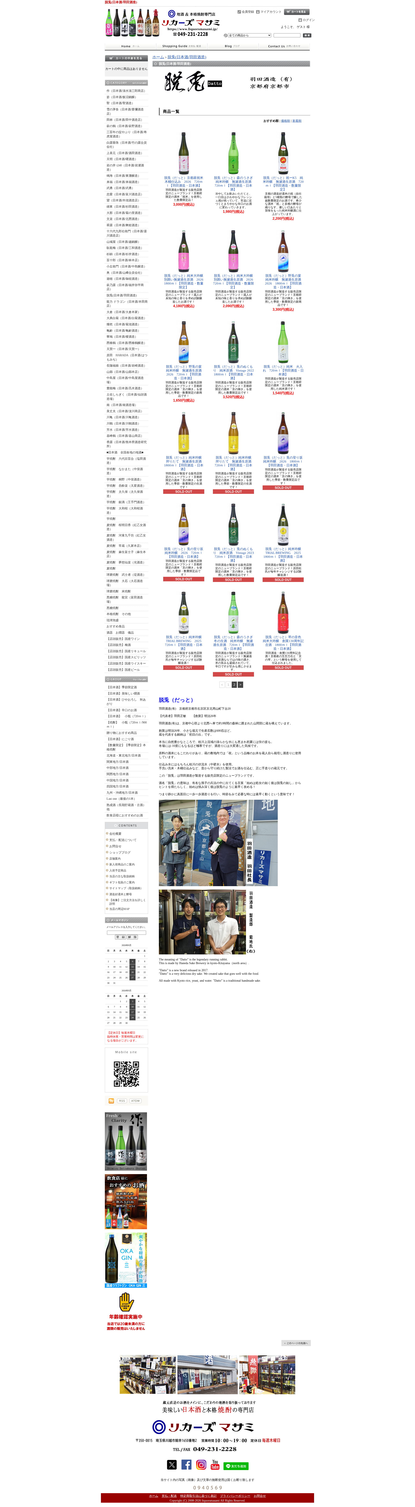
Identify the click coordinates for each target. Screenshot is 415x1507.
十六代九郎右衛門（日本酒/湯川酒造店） (127, 233)
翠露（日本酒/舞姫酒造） (124, 225)
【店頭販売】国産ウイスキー (126, 663)
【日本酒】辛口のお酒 (122, 710)
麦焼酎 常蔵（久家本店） (125, 545)
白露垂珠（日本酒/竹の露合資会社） (127, 145)
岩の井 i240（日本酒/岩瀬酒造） (125, 167)
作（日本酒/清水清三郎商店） (127, 90)
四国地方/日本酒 (118, 786)
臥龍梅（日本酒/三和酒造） (125, 248)
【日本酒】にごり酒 (120, 739)
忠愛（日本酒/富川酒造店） (125, 194)
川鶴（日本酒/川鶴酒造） (124, 423)
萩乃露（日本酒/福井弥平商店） (125, 287)
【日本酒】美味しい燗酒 (123, 693)
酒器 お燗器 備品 (120, 632)
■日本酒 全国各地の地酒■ (125, 452)
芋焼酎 (111, 518)
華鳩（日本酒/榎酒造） (122, 336)
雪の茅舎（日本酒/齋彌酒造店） (125, 111)
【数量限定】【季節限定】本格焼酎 (126, 747)
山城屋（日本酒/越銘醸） (124, 241)
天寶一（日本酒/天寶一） (124, 349)
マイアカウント (271, 11)
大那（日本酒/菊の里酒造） (125, 213)
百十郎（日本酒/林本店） (124, 260)
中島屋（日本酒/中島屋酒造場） (125, 380)
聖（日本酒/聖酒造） (121, 103)
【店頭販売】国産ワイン (123, 639)
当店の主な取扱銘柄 (122, 876)
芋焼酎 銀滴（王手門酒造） (126, 502)
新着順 (297, 120)
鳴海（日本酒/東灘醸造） (124, 175)
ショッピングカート (297, 12)
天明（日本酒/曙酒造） (122, 159)
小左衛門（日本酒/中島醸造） (127, 266)
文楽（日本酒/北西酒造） (124, 219)
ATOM (135, 1100)
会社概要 (115, 833)
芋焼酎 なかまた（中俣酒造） (125, 471)
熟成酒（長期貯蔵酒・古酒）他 (126, 807)
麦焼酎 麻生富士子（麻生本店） (126, 554)
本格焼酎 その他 (119, 614)
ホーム (130, 46)
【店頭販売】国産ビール (123, 669)
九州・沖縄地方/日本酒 (122, 792)
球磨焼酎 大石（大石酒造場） (125, 583)
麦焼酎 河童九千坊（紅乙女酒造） (126, 537)
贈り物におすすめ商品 (122, 732)
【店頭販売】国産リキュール (126, 651)
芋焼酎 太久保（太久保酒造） (125, 494)
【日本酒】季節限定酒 (122, 687)
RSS (122, 1100)
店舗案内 (115, 858)
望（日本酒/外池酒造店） (124, 200)
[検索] (307, 35)
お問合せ (284, 46)
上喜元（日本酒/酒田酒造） (125, 153)
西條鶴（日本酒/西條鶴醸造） (127, 343)
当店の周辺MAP (119, 909)
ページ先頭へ (296, 1343)
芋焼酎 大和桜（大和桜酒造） (125, 510)
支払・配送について (181, 46)
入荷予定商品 (117, 870)
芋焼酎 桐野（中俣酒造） (125, 479)
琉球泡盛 (113, 620)
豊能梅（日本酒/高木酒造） (125, 388)
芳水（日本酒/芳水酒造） (124, 429)
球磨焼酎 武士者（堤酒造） (126, 574)
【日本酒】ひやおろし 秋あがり (126, 702)
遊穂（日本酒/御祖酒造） (124, 278)
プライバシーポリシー (235, 1495)
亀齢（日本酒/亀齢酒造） (124, 330)
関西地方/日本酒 (118, 774)
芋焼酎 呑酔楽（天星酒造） (126, 485)
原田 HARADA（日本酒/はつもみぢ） (127, 357)
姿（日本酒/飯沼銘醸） (122, 97)
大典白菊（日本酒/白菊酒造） (127, 318)
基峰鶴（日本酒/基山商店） (125, 435)
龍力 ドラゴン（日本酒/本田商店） (127, 304)
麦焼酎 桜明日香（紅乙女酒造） (126, 527)
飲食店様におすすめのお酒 (125, 815)
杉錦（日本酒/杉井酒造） (124, 254)
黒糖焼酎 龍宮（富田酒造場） (125, 599)
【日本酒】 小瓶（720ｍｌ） (127, 716)
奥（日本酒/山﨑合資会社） (125, 272)
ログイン (309, 20)
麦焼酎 (111, 568)
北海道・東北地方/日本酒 (124, 755)
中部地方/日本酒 (118, 767)
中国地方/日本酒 (118, 780)
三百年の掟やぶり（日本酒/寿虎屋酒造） (127, 134)
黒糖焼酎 (113, 608)
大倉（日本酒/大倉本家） (124, 312)
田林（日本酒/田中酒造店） (125, 119)
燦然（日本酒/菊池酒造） (124, 324)
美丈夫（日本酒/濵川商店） (125, 411)
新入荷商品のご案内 (122, 864)
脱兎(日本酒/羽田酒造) (122, 295)
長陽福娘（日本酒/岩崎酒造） (127, 365)
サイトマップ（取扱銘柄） (126, 888)
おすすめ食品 (116, 626)
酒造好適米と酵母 (120, 894)
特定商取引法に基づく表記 (198, 1495)
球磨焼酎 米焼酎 (119, 591)
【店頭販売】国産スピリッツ (126, 657)
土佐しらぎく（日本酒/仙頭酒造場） (127, 397)
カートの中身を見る (126, 58)
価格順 (285, 120)
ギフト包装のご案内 (122, 882)
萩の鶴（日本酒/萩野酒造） (125, 126)
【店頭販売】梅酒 (119, 645)
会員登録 (248, 11)
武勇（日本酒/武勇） (121, 188)
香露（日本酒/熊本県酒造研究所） (127, 444)
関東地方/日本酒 (118, 761)
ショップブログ (233, 46)
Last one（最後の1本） (122, 798)
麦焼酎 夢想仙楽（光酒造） (126, 562)
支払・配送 (169, 1495)
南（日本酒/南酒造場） (122, 405)
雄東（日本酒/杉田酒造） (124, 206)
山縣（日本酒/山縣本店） (124, 372)
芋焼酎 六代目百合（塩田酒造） (126, 461)
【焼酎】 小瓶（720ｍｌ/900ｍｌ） (127, 724)
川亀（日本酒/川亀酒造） (124, 417)
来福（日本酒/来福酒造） (124, 182)
